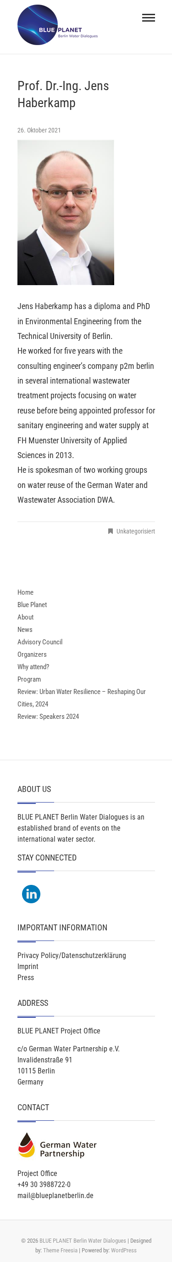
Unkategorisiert (136, 531)
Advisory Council (39, 642)
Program (29, 679)
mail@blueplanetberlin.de (55, 1195)
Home (25, 592)
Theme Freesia (60, 1250)
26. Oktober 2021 (39, 130)
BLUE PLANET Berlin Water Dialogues (82, 1240)
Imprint (28, 966)
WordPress (124, 1250)
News (25, 629)
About (25, 617)
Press (25, 977)
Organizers (32, 654)
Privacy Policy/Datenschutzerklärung (71, 955)
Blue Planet (32, 605)
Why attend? (33, 667)
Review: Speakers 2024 (48, 716)
